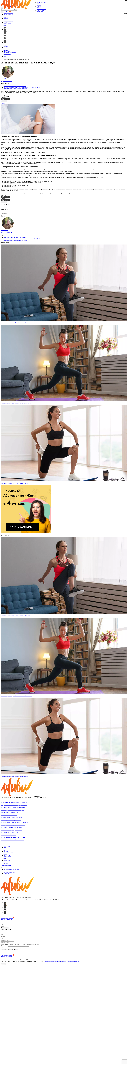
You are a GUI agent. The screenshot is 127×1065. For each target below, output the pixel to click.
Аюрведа (6, 50)
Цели (5, 25)
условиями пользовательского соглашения (18, 946)
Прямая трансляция (8, 14)
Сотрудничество (8, 44)
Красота (39, 6)
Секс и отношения (41, 9)
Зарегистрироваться (5, 949)
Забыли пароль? (5, 927)
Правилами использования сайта (52, 961)
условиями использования (15, 944)
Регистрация (8, 929)
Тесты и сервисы (8, 23)
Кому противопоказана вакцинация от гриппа (15, 88)
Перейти (3, 103)
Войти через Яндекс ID (7, 918)
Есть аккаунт (14, 949)
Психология (7, 51)
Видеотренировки (8, 13)
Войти (2, 929)
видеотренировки (41, 2)
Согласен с (15, 946)
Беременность (7, 54)
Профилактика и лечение (10, 52)
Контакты (6, 47)
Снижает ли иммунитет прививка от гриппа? (15, 86)
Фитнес (38, 3)
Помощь (6, 46)
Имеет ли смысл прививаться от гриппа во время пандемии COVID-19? (22, 87)
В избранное (4, 101)
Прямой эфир (7, 855)
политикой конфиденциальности (31, 944)
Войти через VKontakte (6, 919)
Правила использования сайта (11, 869)
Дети (5, 15)
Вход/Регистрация (8, 11)
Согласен (3, 964)
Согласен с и (20, 944)
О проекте (6, 873)
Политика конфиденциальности (12, 870)
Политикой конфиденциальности (70, 961)
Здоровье (39, 7)
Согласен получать (12, 947)
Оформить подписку (6, 6)
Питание (39, 5)
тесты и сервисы (41, 10)
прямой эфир (40, 11)
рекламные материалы (9, 872)
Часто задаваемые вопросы (10, 874)
